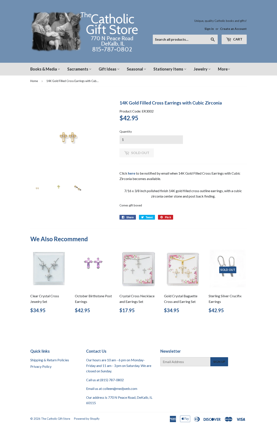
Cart (237, 39)
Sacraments (78, 69)
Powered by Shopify (87, 418)
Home (34, 81)
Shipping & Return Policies (49, 360)
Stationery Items (168, 69)
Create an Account (233, 29)
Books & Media (44, 69)
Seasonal (135, 69)
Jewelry (201, 69)
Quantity (125, 131)
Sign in (209, 29)
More (223, 69)
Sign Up (219, 361)
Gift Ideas (108, 69)
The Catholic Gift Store (55, 418)
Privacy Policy (41, 366)
